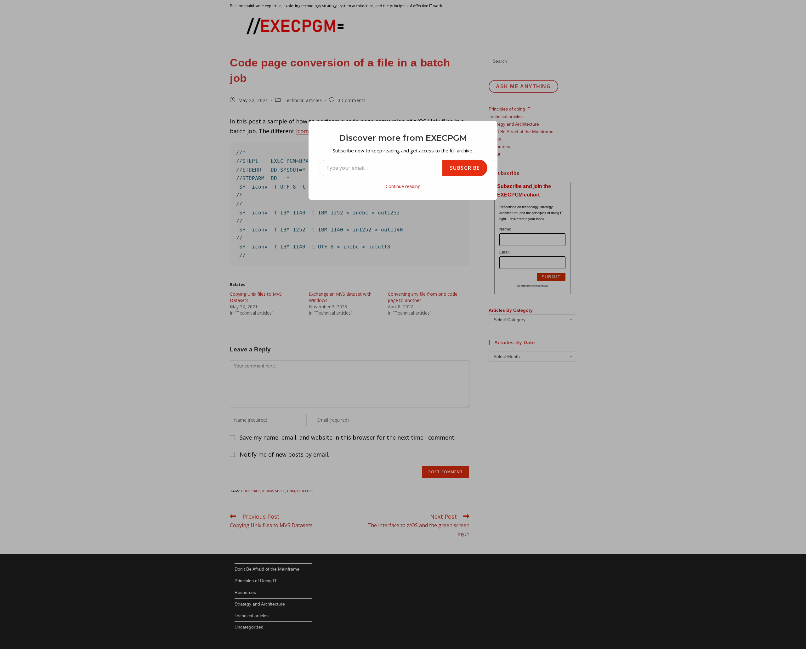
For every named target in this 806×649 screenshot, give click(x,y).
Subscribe (465, 167)
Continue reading (403, 186)
